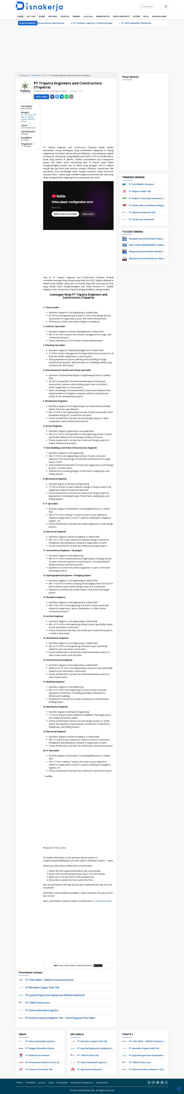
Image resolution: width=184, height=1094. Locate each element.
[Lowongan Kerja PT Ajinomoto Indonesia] (72, 1069)
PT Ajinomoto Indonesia (89, 1069)
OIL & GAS (88, 16)
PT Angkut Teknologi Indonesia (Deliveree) (151, 198)
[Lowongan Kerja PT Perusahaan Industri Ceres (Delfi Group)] (21, 1062)
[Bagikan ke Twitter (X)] (57, 97)
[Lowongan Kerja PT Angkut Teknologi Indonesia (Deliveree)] (124, 198)
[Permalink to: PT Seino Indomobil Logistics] (21, 1010)
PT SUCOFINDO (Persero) (141, 184)
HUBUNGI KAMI (159, 16)
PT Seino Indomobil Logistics (42, 1010)
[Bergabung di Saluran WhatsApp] (166, 1082)
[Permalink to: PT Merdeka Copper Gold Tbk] (21, 987)
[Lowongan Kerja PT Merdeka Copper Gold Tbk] (72, 1041)
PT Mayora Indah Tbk (140, 191)
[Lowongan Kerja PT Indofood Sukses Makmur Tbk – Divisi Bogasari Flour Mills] (124, 1069)
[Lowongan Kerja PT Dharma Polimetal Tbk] (124, 212)
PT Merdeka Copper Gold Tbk (42, 987)
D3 (22, 114)
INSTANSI (52, 16)
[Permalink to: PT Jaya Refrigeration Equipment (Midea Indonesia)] (21, 995)
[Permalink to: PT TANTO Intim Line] (21, 1002)
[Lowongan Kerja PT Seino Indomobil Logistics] (21, 1041)
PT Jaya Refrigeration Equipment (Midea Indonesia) (55, 995)
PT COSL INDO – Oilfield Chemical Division (49, 979)
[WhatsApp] (67, 97)
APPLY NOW (41, 96)
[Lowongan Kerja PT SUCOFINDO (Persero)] (124, 184)
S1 (26, 117)
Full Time (27, 114)
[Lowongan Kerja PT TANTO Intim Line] (72, 1055)
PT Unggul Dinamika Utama (39, 1048)
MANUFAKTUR (103, 16)
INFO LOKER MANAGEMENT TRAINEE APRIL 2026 (153, 245)
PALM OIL (65, 16)
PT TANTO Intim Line (37, 1002)
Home (20, 16)
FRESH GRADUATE (121, 16)
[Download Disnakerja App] (149, 1082)
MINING (76, 16)
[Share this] (52, 97)
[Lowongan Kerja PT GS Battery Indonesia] (124, 219)
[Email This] (71, 97)
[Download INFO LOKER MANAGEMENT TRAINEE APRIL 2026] (124, 244)
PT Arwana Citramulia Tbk (39, 1069)
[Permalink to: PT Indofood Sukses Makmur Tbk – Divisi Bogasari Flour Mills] (21, 1017)
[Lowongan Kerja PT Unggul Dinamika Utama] (21, 1048)
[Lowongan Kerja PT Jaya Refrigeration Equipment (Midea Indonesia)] (72, 1048)
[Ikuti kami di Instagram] (153, 1082)
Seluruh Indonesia (28, 127)
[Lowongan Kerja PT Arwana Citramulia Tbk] (21, 1069)
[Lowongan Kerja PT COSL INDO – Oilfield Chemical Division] (124, 1041)
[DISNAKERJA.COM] (41, 6)
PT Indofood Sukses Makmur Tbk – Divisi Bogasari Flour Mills (60, 1018)
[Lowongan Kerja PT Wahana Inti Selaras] (21, 1055)
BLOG (146, 16)
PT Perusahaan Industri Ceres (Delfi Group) (47, 1062)
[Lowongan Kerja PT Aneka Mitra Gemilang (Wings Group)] (124, 205)
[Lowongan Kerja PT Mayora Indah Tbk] (124, 191)
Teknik (23, 121)
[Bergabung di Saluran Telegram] (162, 1082)
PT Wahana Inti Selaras (37, 1055)
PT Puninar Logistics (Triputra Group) (70, 23)
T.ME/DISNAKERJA (102, 901)
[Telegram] (62, 97)
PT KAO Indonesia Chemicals (113, 23)
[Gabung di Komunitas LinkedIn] (158, 1082)
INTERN (136, 16)
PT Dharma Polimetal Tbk (142, 212)
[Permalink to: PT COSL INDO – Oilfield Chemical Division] (21, 979)
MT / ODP (31, 16)
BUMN (42, 16)
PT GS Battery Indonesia (141, 219)
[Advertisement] (92, 50)
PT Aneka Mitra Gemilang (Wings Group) (150, 205)
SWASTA (31, 119)
